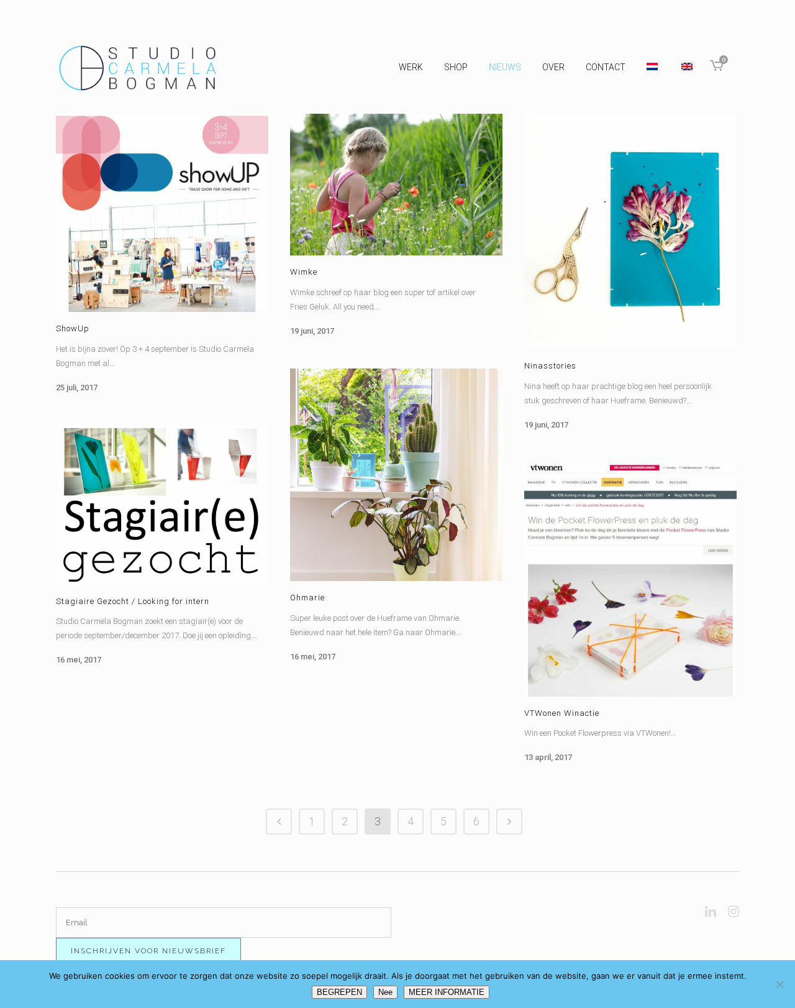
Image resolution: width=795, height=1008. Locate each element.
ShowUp (72, 328)
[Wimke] (396, 184)
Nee (385, 992)
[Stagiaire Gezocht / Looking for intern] (162, 505)
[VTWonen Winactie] (630, 579)
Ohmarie (307, 597)
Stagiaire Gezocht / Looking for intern (132, 601)
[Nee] (779, 984)
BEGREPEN (339, 992)
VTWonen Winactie (561, 713)
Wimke (303, 272)
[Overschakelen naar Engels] (688, 67)
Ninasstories (550, 365)
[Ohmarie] (396, 475)
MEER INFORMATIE (446, 992)
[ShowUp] (162, 213)
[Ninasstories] (630, 231)
